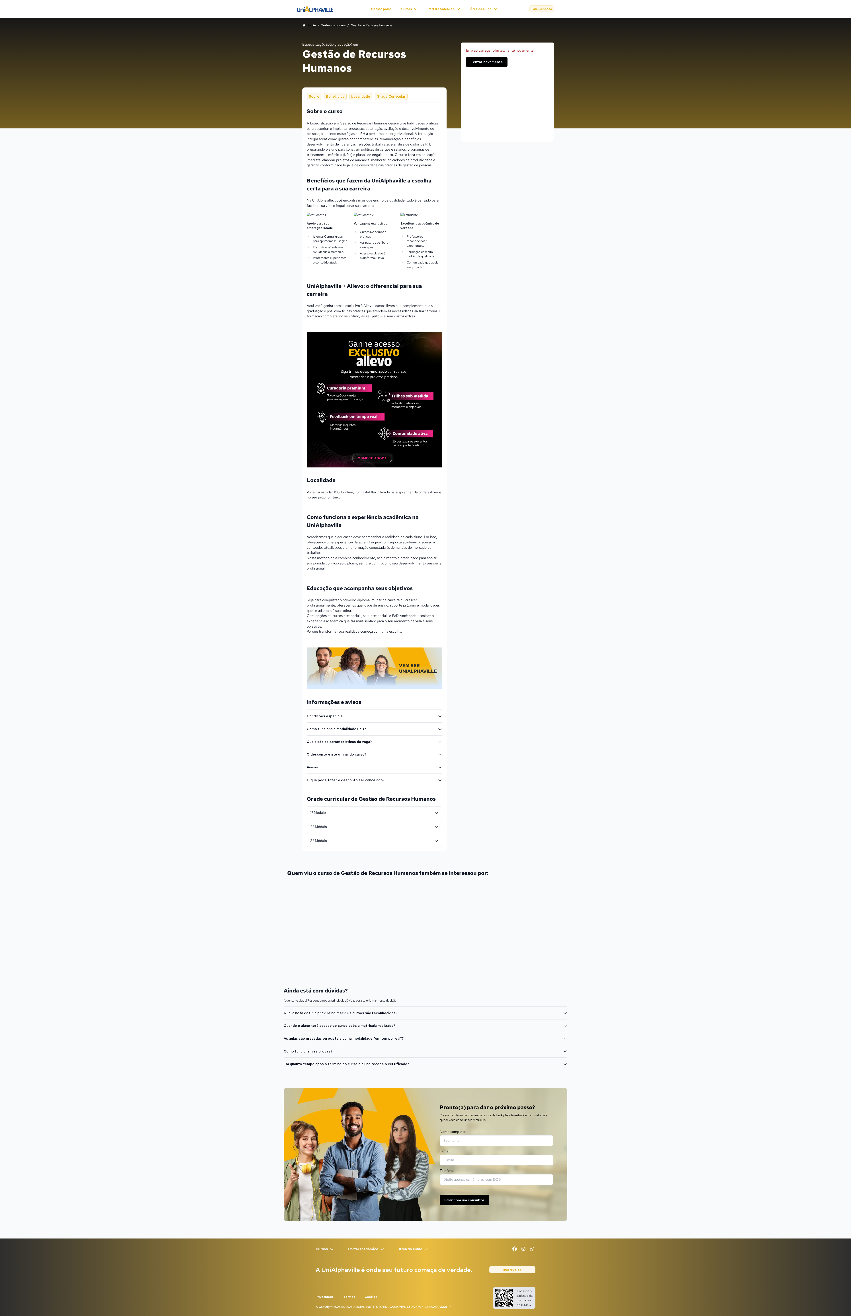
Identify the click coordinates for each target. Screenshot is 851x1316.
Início (312, 25)
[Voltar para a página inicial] (315, 9)
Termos (349, 1297)
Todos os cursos (333, 25)
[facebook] (514, 1249)
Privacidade (325, 1297)
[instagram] (523, 1249)
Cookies (371, 1297)
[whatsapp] (532, 1249)
